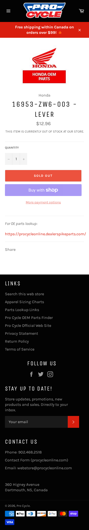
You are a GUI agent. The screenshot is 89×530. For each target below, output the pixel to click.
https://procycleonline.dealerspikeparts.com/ (45, 234)
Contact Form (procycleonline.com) (36, 460)
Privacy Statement (21, 333)
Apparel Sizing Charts (24, 301)
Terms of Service (19, 349)
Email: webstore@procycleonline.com (38, 468)
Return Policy (17, 341)
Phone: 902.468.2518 (23, 452)
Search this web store (24, 294)
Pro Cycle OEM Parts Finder (29, 317)
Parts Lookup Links (22, 309)
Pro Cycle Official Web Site (28, 325)
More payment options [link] (43, 202)
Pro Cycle (23, 506)
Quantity (12, 147)
